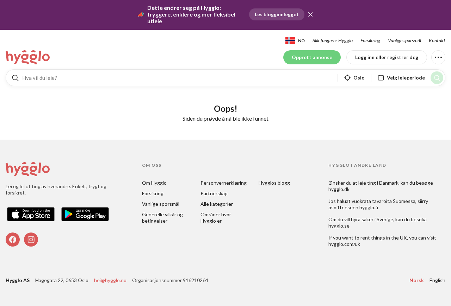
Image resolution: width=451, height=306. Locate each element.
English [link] (437, 280)
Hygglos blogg (274, 183)
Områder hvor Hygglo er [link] (216, 217)
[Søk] (437, 77)
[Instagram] (31, 239)
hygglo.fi (368, 207)
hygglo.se (339, 226)
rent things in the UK (383, 238)
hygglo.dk (339, 189)
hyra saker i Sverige (372, 219)
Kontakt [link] (437, 40)
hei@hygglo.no (110, 280)
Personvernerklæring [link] (223, 183)
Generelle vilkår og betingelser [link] (163, 217)
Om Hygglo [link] (154, 183)
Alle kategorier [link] (216, 204)
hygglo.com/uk (344, 244)
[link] (28, 57)
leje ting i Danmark (378, 183)
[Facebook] (13, 239)
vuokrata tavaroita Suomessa (383, 201)
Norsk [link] (416, 280)
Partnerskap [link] (214, 193)
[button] (310, 14)
